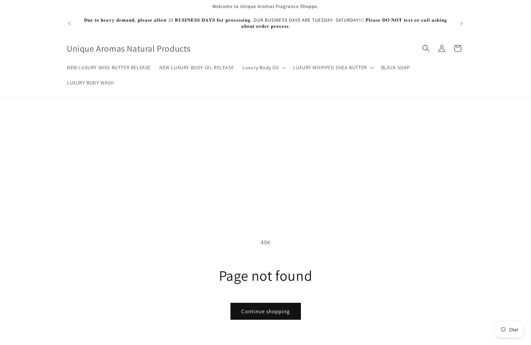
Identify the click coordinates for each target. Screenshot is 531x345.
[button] (263, 67)
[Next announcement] (462, 23)
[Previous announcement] (69, 23)
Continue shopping (265, 311)
